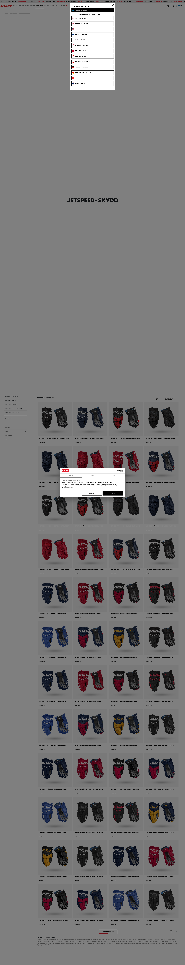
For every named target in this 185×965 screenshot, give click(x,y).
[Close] (112, 5)
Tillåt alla (113, 493)
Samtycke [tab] (70, 475)
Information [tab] (92, 475)
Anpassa (91, 493)
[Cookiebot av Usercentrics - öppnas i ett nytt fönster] (117, 470)
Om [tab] (114, 475)
